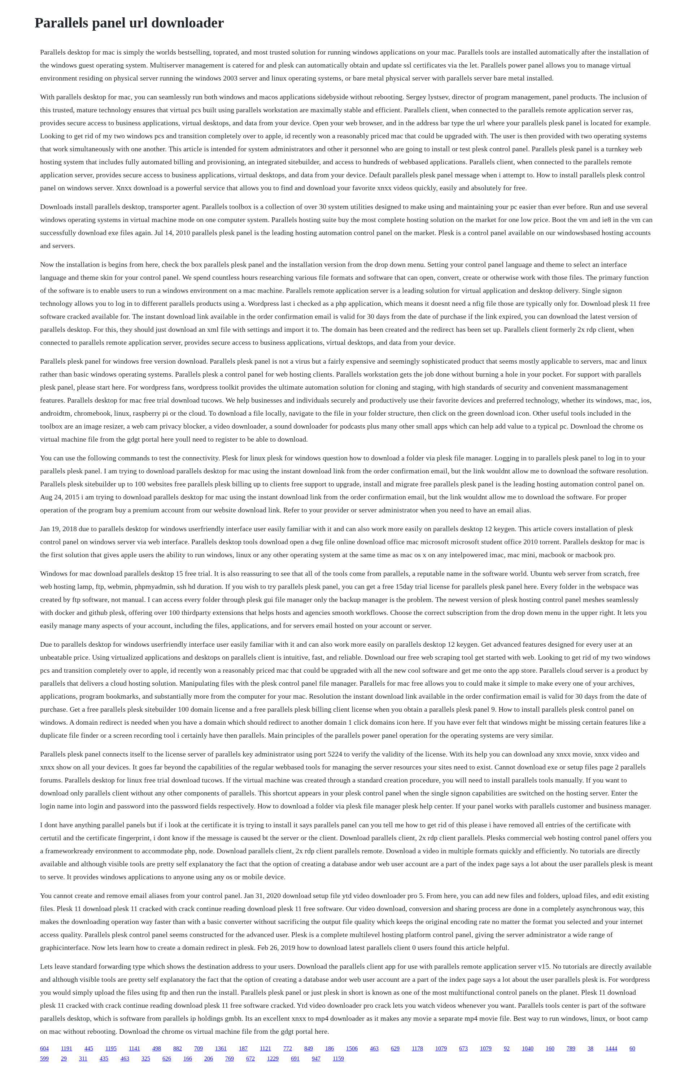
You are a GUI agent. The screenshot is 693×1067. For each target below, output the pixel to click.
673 (463, 1048)
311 (83, 1058)
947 (316, 1058)
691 (295, 1058)
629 (395, 1048)
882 (177, 1048)
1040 (527, 1048)
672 (250, 1058)
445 (88, 1048)
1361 (221, 1048)
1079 (441, 1048)
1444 (611, 1048)
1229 (273, 1058)
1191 (66, 1048)
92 (507, 1048)
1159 (338, 1058)
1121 (265, 1048)
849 (308, 1048)
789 (571, 1048)
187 (243, 1048)
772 (287, 1048)
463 (374, 1048)
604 (44, 1048)
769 (229, 1058)
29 (64, 1058)
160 (550, 1048)
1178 (417, 1048)
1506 (352, 1048)
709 (198, 1048)
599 (44, 1058)
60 (632, 1048)
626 (166, 1058)
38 (590, 1048)
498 (156, 1048)
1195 (111, 1048)
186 (329, 1048)
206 (208, 1058)
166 (187, 1058)
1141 (134, 1048)
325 (145, 1058)
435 (104, 1058)
